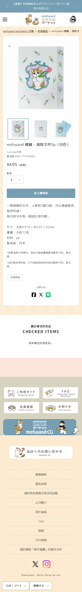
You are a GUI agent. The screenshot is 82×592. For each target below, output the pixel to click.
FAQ (41, 521)
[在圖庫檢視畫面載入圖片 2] (40, 129)
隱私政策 (41, 484)
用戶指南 (41, 512)
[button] (5, 19)
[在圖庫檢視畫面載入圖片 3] (63, 129)
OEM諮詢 (41, 540)
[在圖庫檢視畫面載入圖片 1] (18, 129)
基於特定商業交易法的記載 (41, 493)
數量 (9, 173)
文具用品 (15, 277)
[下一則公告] (74, 6)
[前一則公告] (7, 6)
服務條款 (41, 474)
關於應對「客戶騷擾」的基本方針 (41, 549)
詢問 (41, 531)
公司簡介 (41, 502)
